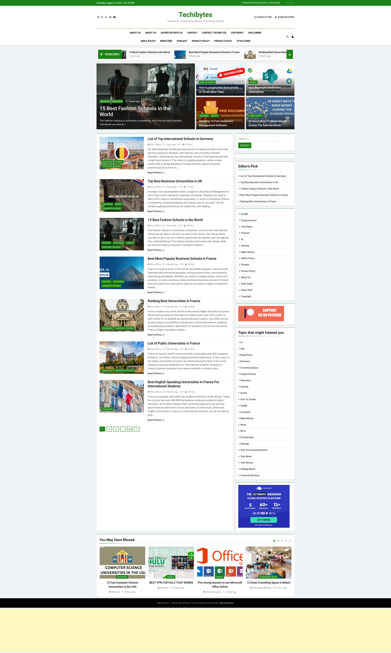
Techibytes (195, 15)
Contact (192, 32)
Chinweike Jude (213, 591)
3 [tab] (282, 540)
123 (130, 429)
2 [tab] (278, 540)
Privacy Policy (201, 41)
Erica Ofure (155, 144)
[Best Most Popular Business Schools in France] (141, 56)
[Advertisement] (195, 630)
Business (105, 101)
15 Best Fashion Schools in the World (261, 3)
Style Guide (243, 41)
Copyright (237, 32)
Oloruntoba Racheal (262, 587)
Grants (243, 393)
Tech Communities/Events (253, 450)
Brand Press (246, 355)
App (242, 348)
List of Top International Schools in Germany (180, 139)
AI (242, 239)
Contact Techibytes (214, 32)
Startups (244, 443)
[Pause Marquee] (290, 54)
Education (117, 101)
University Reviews (111, 166)
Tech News (246, 226)
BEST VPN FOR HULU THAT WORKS (171, 582)
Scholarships (247, 437)
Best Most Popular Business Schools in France (175, 52)
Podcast (182, 41)
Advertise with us (172, 32)
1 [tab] (274, 540)
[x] (106, 17)
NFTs (243, 431)
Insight (253, 82)
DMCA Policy (148, 41)
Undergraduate (247, 469)
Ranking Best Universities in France (239, 52)
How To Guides (207, 82)
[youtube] (114, 17)
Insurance (245, 412)
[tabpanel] (122, 570)
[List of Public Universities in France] (268, 56)
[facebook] (98, 17)
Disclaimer (254, 32)
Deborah (116, 591)
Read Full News (155, 172)
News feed (166, 41)
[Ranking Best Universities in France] (211, 56)
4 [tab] (286, 540)
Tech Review (246, 462)
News (243, 424)
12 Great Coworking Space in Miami (269, 582)
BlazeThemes (227, 603)
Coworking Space (249, 367)
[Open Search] (287, 36)
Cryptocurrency (249, 220)
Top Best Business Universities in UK (175, 181)
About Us (135, 32)
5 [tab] (290, 540)
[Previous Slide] (288, 3)
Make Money (256, 115)
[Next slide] (292, 3)
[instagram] (102, 17)
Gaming (245, 245)
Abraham (164, 587)
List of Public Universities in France (174, 343)
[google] (110, 17)
